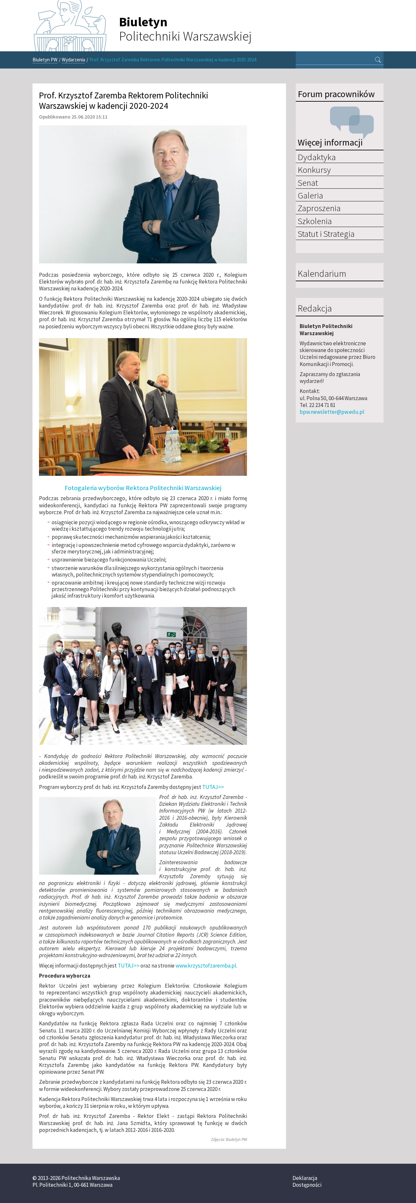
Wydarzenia (73, 60)
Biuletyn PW (45, 60)
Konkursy (314, 169)
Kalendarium (322, 273)
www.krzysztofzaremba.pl (206, 965)
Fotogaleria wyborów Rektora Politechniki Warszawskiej (143, 488)
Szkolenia (315, 220)
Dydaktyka (317, 156)
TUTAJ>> (213, 787)
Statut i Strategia (326, 233)
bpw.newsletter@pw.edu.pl (332, 411)
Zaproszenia (319, 207)
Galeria (310, 195)
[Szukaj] (378, 60)
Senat (308, 182)
